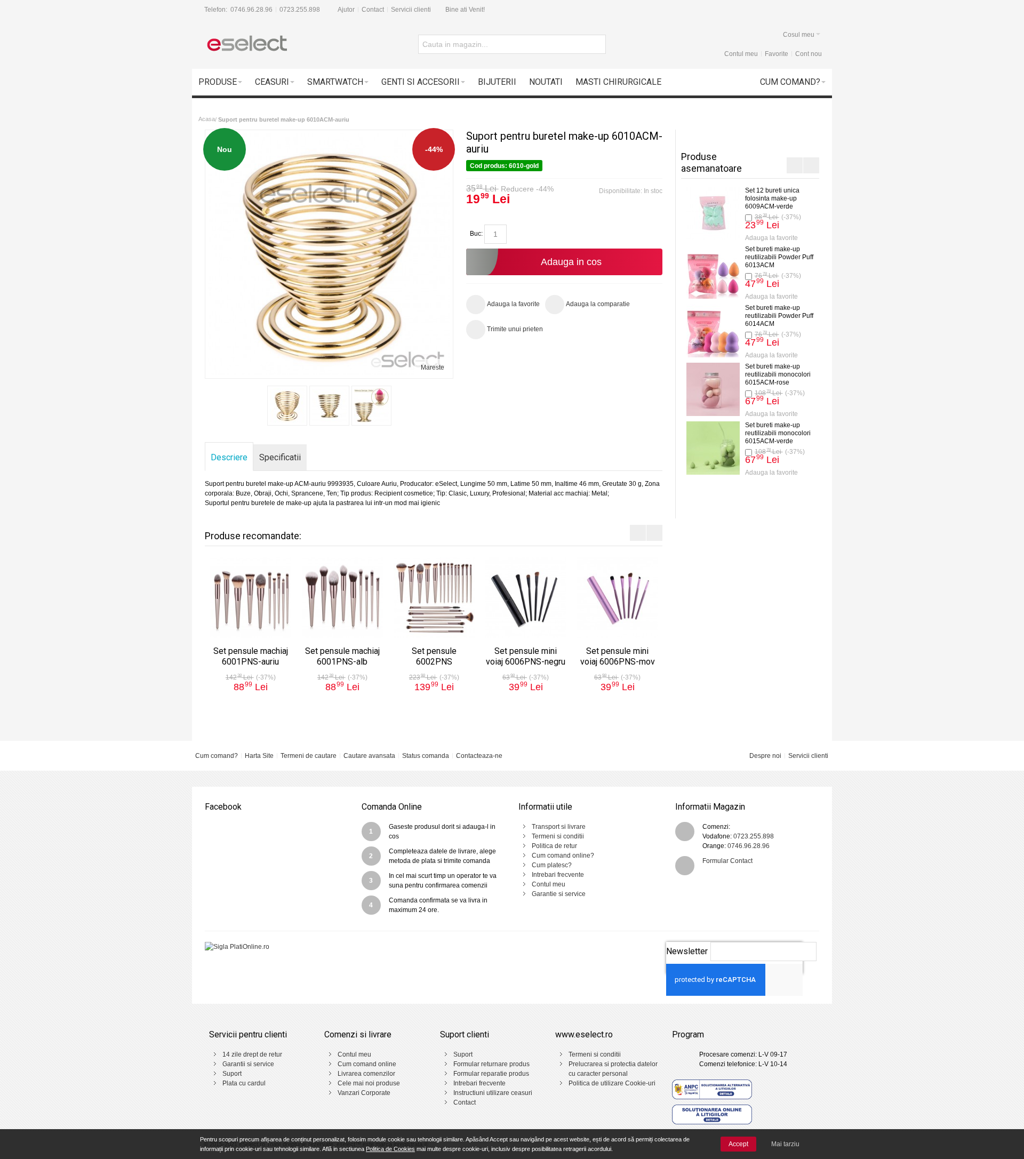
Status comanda (425, 756)
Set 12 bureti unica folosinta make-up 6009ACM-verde (772, 198)
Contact (373, 9)
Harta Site (259, 756)
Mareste (432, 367)
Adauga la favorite (771, 238)
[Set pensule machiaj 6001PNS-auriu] (250, 597)
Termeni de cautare (309, 756)
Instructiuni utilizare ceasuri (492, 1093)
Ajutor (346, 9)
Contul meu (741, 54)
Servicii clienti (411, 9)
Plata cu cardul (244, 1083)
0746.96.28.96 (251, 9)
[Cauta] (596, 44)
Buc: (476, 233)
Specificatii (280, 457)
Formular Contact (727, 861)
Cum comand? (216, 756)
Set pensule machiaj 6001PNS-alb (342, 656)
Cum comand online (367, 1064)
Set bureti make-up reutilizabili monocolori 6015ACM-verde (778, 433)
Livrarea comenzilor (366, 1073)
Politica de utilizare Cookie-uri (612, 1083)
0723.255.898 (299, 9)
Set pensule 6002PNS (434, 656)
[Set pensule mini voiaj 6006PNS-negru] (525, 597)
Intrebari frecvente (558, 874)
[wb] (287, 406)
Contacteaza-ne (479, 756)
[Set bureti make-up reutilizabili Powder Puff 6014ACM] (713, 330)
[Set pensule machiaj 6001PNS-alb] (342, 597)
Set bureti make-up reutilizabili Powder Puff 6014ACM (779, 315)
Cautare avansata (369, 756)
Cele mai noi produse (369, 1083)
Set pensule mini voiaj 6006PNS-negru (525, 656)
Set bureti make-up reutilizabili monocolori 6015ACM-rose (778, 374)
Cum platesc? (552, 865)
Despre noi (765, 756)
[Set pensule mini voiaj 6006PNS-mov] (617, 597)
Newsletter (687, 951)
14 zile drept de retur (252, 1054)
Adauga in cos (571, 262)
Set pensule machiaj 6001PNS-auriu (250, 656)
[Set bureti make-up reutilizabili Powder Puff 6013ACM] (713, 272)
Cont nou (808, 54)
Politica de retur (554, 846)
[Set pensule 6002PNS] (434, 597)
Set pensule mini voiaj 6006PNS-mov (617, 656)
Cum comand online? (563, 855)
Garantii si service (248, 1064)
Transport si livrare (559, 826)
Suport (232, 1073)
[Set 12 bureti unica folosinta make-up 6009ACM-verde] (713, 213)
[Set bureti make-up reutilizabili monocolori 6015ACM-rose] (713, 389)
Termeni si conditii (558, 836)
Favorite (776, 54)
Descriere (229, 457)
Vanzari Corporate (364, 1093)
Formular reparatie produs (491, 1073)
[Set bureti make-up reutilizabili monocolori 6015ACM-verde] (713, 448)
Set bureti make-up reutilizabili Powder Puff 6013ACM (779, 257)
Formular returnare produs (491, 1064)
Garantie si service (559, 894)
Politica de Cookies (390, 1149)
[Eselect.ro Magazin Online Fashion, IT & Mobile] (246, 44)
